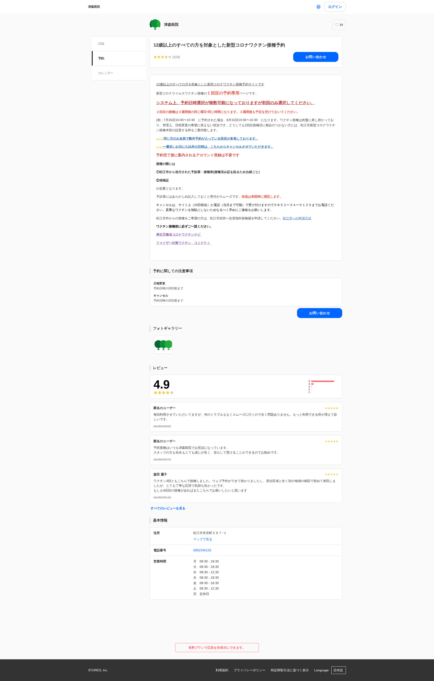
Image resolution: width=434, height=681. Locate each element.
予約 (101, 58)
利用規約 (222, 670)
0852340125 (202, 550)
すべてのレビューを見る (168, 508)
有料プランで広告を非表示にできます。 (217, 647)
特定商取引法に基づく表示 (290, 670)
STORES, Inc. (98, 670)
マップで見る (202, 539)
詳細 (101, 43)
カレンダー (105, 73)
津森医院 (94, 6)
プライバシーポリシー (249, 670)
